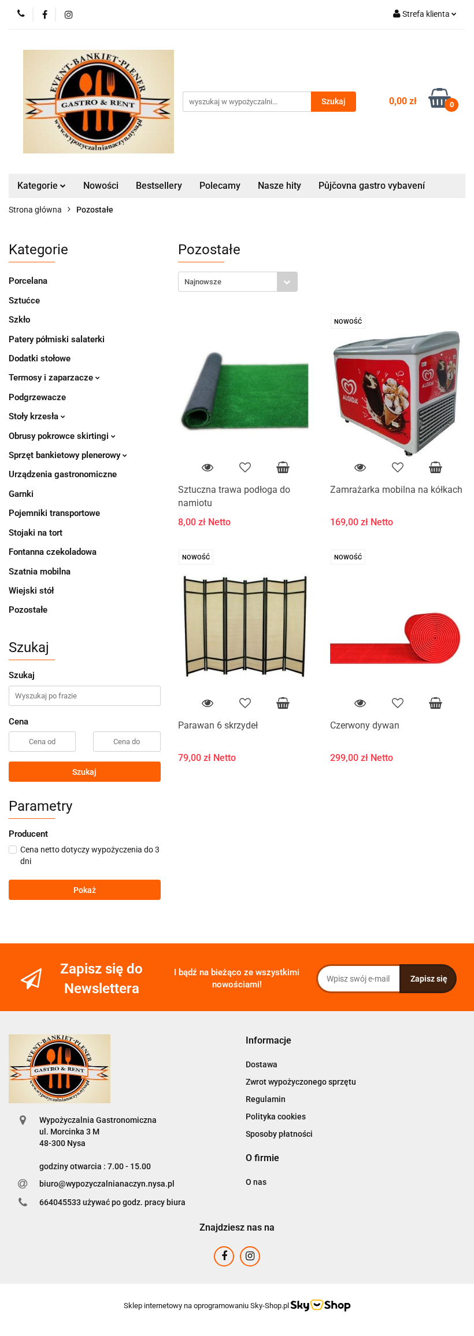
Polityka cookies (276, 1116)
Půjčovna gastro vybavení (372, 185)
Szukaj (84, 772)
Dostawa (261, 1064)
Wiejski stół (31, 590)
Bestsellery (159, 185)
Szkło (19, 319)
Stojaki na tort (35, 533)
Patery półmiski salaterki (57, 339)
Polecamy (219, 185)
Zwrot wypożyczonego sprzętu (301, 1081)
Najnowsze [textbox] (202, 281)
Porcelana (28, 281)
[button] (268, 1041)
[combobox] (238, 282)
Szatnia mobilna (40, 571)
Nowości (100, 185)
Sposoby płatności (279, 1134)
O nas (256, 1182)
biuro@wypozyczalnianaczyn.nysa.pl (107, 1183)
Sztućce (24, 300)
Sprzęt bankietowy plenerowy (66, 455)
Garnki (21, 494)
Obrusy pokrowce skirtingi (60, 436)
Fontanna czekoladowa (53, 552)
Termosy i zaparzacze (52, 377)
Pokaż (84, 890)
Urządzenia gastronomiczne (63, 474)
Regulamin (266, 1099)
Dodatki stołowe (40, 358)
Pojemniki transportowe (54, 513)
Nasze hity (279, 185)
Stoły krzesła (35, 416)
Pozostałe (28, 610)
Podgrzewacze (37, 397)
